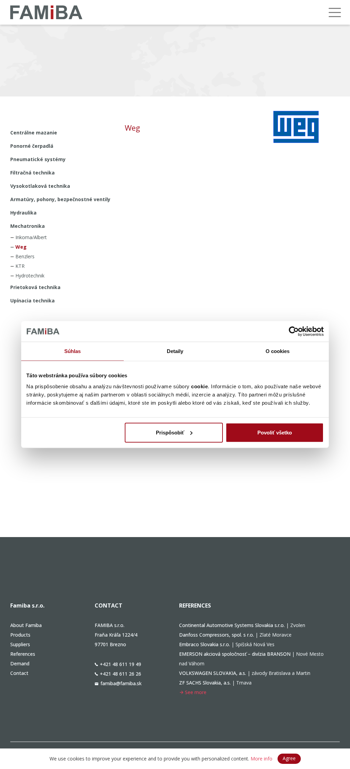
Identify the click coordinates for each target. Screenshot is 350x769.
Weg (21, 247)
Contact (19, 673)
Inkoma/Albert (31, 237)
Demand (19, 663)
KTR (20, 266)
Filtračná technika (32, 172)
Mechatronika (27, 226)
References (22, 654)
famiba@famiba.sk (121, 683)
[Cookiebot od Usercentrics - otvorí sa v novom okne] (294, 331)
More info (261, 758)
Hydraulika (23, 212)
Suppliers (20, 644)
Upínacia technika (32, 300)
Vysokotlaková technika (40, 186)
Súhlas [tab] (72, 351)
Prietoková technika (35, 287)
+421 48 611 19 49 (120, 664)
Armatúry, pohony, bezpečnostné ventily (60, 199)
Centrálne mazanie (33, 132)
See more (195, 692)
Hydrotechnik (29, 275)
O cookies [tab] (278, 351)
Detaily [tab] (175, 351)
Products (20, 634)
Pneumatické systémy (38, 159)
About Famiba (26, 625)
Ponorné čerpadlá (31, 146)
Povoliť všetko (274, 432)
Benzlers (25, 256)
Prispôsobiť (170, 432)
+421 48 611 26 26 (120, 673)
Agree (289, 758)
